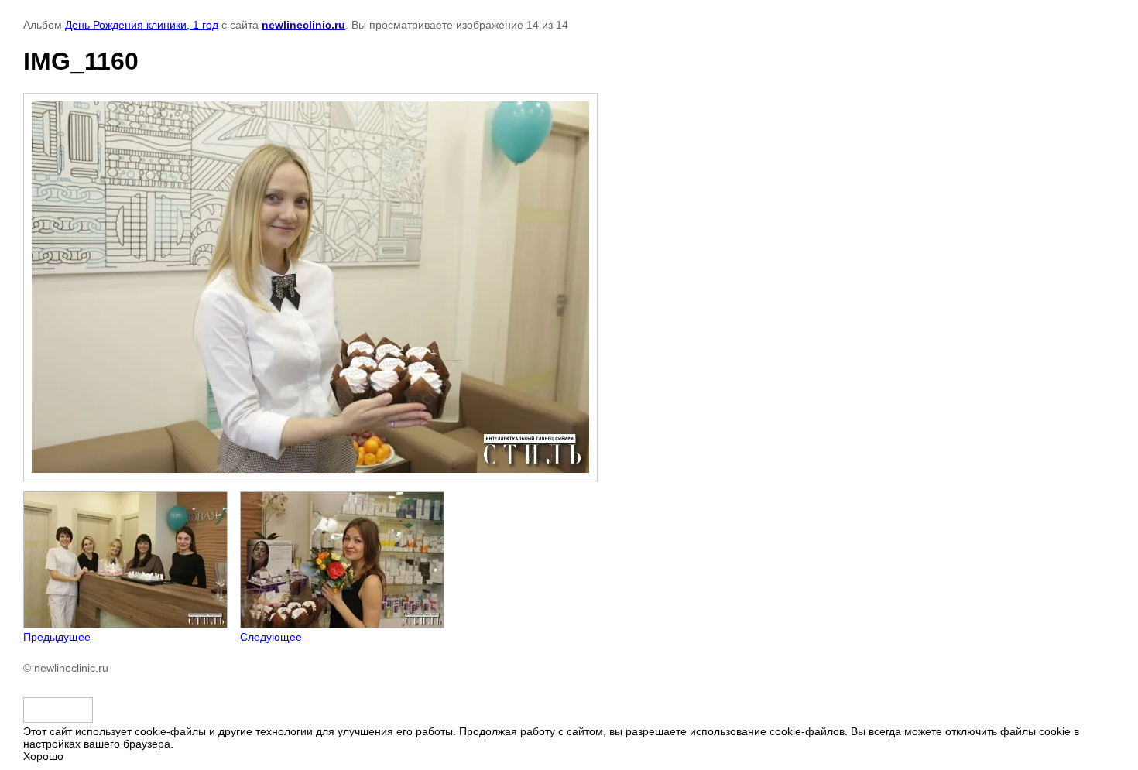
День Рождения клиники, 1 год (141, 25)
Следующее (271, 637)
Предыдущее (57, 637)
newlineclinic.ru (303, 25)
